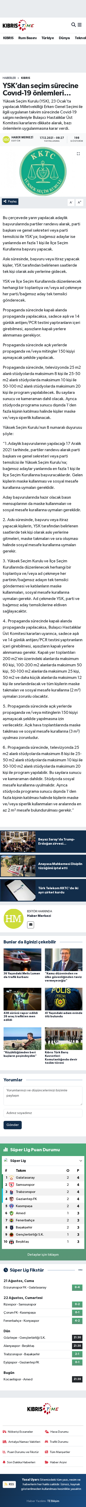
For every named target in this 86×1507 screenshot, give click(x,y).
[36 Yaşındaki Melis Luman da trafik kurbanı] (22, 959)
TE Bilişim (53, 1501)
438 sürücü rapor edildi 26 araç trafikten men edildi (21, 1017)
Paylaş (12, 201)
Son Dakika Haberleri (21, 1462)
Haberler (9, 78)
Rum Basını (27, 38)
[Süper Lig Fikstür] (80, 1270)
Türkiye (47, 38)
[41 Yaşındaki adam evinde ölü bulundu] (64, 999)
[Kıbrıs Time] (18, 25)
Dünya (64, 38)
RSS (11, 1484)
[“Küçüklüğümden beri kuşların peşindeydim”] (22, 1038)
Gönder (12, 1125)
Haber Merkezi (39, 915)
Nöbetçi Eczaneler (20, 1431)
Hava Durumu (59, 1431)
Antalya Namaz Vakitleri (24, 1441)
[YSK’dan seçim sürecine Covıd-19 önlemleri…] (43, 171)
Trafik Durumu (59, 1441)
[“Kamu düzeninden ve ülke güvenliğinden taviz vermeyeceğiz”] (64, 959)
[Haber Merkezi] (14, 918)
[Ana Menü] (80, 25)
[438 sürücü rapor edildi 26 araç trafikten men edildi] (22, 999)
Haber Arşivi (58, 1462)
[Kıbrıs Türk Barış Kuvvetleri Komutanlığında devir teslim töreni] (64, 1038)
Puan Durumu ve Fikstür (23, 1452)
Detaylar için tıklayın (43, 1254)
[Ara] (73, 25)
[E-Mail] (30, 924)
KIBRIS (8, 38)
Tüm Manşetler (60, 1452)
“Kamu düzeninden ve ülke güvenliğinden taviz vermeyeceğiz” (63, 977)
